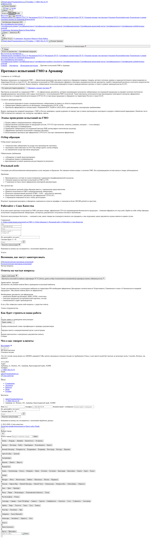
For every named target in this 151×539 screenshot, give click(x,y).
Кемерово (29, 471)
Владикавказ (31, 449)
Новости (34, 38)
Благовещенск (40, 445)
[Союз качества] (7, 376)
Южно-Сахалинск (7, 527)
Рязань (16, 497)
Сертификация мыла (26, 26)
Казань (4, 471)
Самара (13, 501)
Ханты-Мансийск (16, 514)
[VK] (9, 4)
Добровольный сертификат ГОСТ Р (14, 55)
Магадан (5, 479)
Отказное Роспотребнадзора (118, 17)
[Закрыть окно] (10, 9)
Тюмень (37, 505)
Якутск (4, 531)
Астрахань (39, 441)
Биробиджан (29, 445)
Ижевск (12, 462)
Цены (40, 38)
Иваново (4, 462)
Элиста (4, 523)
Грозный (16, 454)
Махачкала (38, 479)
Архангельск (29, 441)
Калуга (21, 471)
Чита (30, 518)
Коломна (44, 471)
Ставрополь (77, 501)
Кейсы (45, 38)
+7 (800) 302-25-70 (8, 370)
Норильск (81, 484)
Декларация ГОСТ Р (36, 17)
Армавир (20, 441)
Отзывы (8, 391)
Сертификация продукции (27, 51)
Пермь (10, 492)
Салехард (5, 501)
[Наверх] (2, 428)
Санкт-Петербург (23, 501)
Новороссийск (60, 484)
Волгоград (50, 449)
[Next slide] (6, 348)
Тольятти (18, 505)
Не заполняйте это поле (10, 237)
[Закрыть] (2, 536)
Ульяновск (13, 510)
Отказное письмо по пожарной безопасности (18, 19)
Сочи (69, 501)
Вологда (59, 449)
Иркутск (19, 462)
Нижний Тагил (38, 484)
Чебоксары (5, 518)
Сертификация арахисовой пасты (92, 26)
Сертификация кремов (9, 26)
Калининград (13, 471)
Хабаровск (5, 514)
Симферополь (51, 501)
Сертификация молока (71, 26)
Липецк (4, 475)
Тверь (11, 505)
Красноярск (71, 471)
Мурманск (54, 479)
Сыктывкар (86, 501)
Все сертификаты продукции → (13, 24)
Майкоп (29, 479)
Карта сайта (30, 426)
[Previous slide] (2, 348)
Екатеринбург (6, 458)
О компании (18, 38)
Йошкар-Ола (6, 466)
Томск (25, 505)
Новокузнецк (49, 484)
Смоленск (61, 501)
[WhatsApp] (1, 378)
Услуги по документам (9, 51)
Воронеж (67, 449)
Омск (3, 488)
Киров (37, 471)
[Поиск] (4, 32)
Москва (46, 479)
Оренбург (16, 488)
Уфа (20, 510)
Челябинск (14, 518)
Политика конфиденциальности (13, 426)
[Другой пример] (24, 241)
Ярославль (12, 531)
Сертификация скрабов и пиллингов (48, 26)
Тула (31, 505)
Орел (9, 488)
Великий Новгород (8, 449)
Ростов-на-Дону (7, 497)
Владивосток (20, 449)
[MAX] (4, 4)
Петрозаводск (19, 492)
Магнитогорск (20, 479)
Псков (47, 492)
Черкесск (24, 518)
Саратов (42, 501)
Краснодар (61, 471)
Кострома (52, 471)
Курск (86, 471)
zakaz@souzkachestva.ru (9, 374)
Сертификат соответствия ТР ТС (71, 17)
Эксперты (27, 38)
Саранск (34, 501)
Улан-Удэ (5, 510)
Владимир (41, 449)
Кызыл (92, 471)
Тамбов (4, 505)
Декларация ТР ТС (51, 17)
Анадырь (12, 441)
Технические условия (138, 17)
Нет (14, 16)
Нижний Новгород (26, 484)
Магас (12, 479)
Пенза (4, 492)
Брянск (49, 445)
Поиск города (6, 436)
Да (10, 16)
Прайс (37, 426)
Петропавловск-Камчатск (34, 492)
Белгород (13, 445)
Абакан (4, 441)
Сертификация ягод (113, 26)
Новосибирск (72, 484)
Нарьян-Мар (14, 484)
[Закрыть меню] (3, 35)
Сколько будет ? (8, 239)
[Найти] (25, 533)
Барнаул (5, 445)
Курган (79, 471)
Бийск (20, 445)
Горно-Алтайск (6, 454)
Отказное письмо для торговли (96, 17)
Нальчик (4, 484)
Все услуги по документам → (12, 53)
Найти (35, 436)
